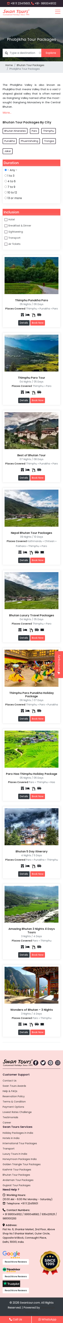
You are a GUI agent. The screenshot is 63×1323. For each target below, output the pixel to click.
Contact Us (9, 1080)
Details (24, 323)
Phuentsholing (29, 141)
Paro (34, 131)
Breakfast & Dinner (19, 225)
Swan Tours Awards (14, 1086)
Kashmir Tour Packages (17, 1169)
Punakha (9, 141)
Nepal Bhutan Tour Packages (31, 533)
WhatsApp (48, 1319)
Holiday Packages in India (18, 1133)
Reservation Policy (14, 1096)
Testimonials (10, 1117)
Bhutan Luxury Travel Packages (31, 615)
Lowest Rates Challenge (17, 1112)
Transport (14, 238)
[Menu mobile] (57, 12)
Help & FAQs (10, 1091)
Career (7, 1122)
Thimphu (48, 131)
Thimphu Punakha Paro (31, 300)
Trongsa (49, 141)
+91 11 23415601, (20, 3)
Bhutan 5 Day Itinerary (32, 851)
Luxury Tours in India (15, 1154)
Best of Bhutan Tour (31, 455)
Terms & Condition (14, 1101)
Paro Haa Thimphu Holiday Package (31, 774)
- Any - (12, 170)
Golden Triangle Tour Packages (22, 1164)
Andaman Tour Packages (18, 1180)
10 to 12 (12, 192)
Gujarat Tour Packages (16, 1185)
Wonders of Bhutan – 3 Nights (31, 1010)
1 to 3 (11, 176)
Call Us (17, 1319)
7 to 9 (11, 187)
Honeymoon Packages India (20, 1159)
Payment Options (13, 1107)
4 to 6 (12, 181)
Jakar (7, 151)
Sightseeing (15, 231)
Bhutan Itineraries (15, 131)
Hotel (11, 219)
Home (9, 65)
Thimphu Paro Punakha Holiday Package (31, 694)
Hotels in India (11, 1138)
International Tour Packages (20, 1143)
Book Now (37, 323)
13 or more (15, 198)
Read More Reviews (16, 1261)
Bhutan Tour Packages (30, 65)
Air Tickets (14, 244)
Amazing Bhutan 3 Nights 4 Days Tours (31, 930)
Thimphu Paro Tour (31, 378)
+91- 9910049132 (45, 3)
